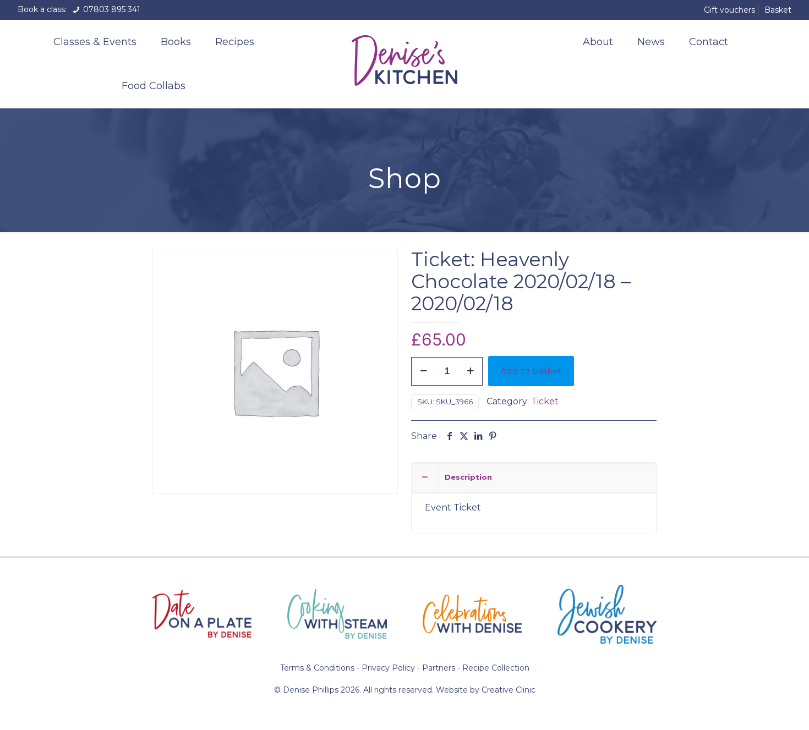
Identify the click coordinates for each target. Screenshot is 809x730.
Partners (438, 668)
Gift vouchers (729, 10)
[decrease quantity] (423, 371)
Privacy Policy (388, 668)
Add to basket (531, 371)
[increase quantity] (470, 371)
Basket (777, 10)
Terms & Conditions (317, 668)
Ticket (545, 401)
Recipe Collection (495, 668)
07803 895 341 (110, 9)
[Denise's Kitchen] (405, 58)
